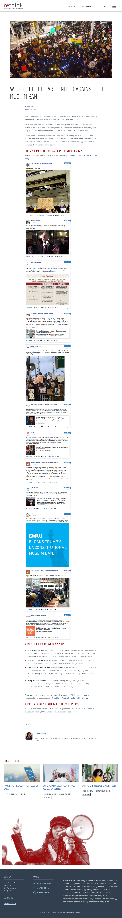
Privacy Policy (10, 903)
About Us (102, 7)
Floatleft (65, 913)
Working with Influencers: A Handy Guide (99, 785)
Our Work (71, 7)
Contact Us (8, 897)
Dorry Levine (29, 106)
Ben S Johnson (76, 913)
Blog (114, 7)
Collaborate (87, 7)
